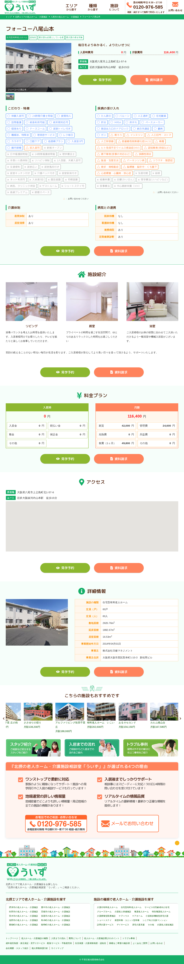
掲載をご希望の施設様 (119, 943)
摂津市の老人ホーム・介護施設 (23, 907)
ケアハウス (124, 916)
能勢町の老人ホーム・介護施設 (55, 924)
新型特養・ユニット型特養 (127, 920)
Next (180, 718)
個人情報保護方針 (40, 948)
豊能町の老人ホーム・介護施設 (23, 924)
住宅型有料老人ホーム (131, 907)
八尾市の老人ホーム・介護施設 (65, 17)
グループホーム (104, 911)
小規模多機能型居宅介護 (157, 916)
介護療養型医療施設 (106, 916)
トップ (9, 17)
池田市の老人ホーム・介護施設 (23, 920)
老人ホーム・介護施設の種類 (34, 938)
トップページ (12, 938)
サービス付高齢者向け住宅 (157, 907)
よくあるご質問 (140, 943)
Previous (3, 718)
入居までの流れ (58, 938)
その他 (151, 924)
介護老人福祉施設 (165, 924)
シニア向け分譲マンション (155, 920)
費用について (75, 938)
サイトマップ (57, 948)
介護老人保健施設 (123, 911)
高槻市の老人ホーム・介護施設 (55, 911)
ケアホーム (137, 916)
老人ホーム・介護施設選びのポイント (101, 938)
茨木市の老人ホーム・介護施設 (23, 916)
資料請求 (156, 80)
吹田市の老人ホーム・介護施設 (23, 911)
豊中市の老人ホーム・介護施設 (55, 907)
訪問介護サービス (105, 924)
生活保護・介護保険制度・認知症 (90, 943)
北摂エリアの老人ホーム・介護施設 (31, 17)
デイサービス (123, 924)
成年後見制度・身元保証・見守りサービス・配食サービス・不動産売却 (39, 943)
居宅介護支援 (138, 924)
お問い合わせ (156, 943)
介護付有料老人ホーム (107, 907)
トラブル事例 (128, 938)
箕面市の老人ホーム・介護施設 (55, 916)
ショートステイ (104, 920)
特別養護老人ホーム (161, 911)
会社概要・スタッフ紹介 (17, 948)
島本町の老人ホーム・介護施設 (55, 920)
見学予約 (104, 80)
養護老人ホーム (141, 911)
